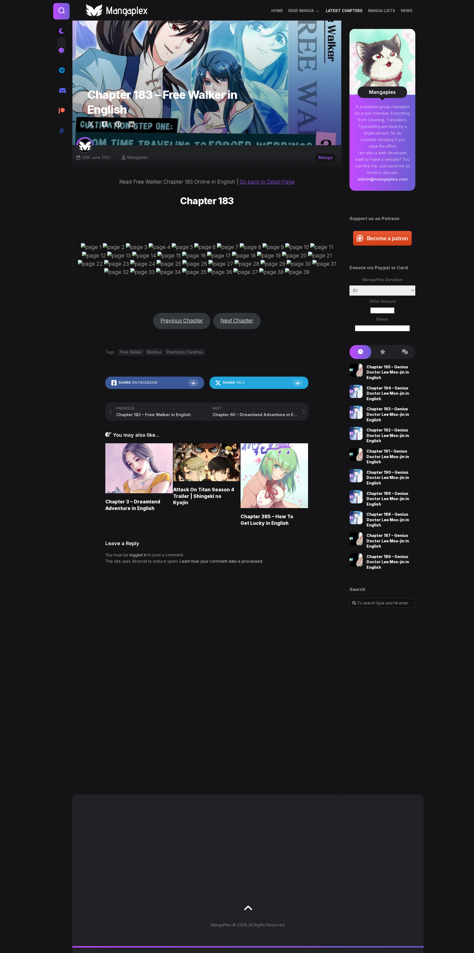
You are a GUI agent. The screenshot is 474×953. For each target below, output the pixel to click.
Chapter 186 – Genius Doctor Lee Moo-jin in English (387, 562)
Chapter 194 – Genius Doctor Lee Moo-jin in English (387, 393)
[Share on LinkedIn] (131, 124)
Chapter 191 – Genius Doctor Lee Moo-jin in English (387, 456)
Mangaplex (137, 157)
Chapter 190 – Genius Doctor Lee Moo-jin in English (387, 477)
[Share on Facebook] (104, 124)
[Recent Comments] (404, 352)
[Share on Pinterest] (118, 124)
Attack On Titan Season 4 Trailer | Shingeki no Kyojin (203, 496)
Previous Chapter (181, 321)
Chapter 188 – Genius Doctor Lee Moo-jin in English (387, 519)
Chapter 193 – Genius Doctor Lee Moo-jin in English (387, 414)
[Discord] (61, 91)
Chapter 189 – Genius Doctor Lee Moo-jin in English (387, 498)
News (407, 10)
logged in (138, 554)
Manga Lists (381, 10)
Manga (325, 157)
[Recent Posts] (360, 352)
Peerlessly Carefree (185, 352)
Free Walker (131, 352)
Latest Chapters (344, 10)
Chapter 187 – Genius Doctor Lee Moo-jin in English (387, 540)
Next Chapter (237, 321)
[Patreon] (61, 111)
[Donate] (61, 131)
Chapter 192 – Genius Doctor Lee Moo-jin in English (387, 435)
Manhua (154, 352)
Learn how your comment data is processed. (221, 561)
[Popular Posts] (382, 352)
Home (277, 10)
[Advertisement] (382, 701)
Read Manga (301, 10)
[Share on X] (92, 124)
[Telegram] (61, 70)
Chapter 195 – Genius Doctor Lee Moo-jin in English (387, 372)
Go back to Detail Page (267, 182)
